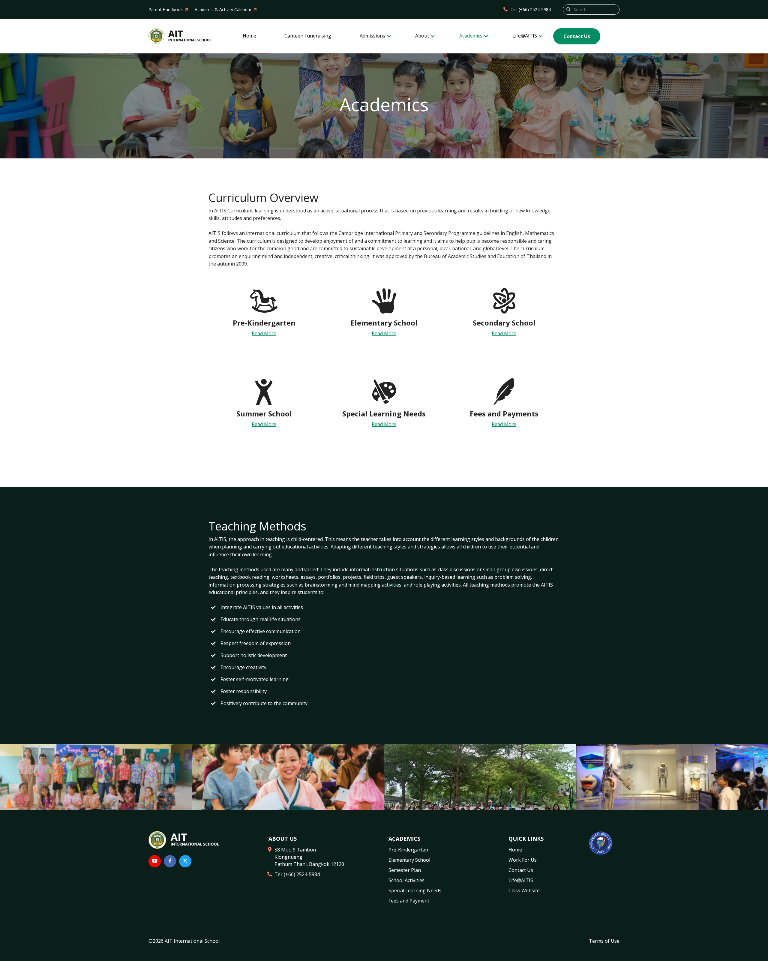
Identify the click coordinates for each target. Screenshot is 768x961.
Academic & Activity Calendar (223, 9)
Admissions (373, 35)
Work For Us (522, 860)
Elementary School (409, 860)
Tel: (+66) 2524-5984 (531, 9)
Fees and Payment (408, 900)
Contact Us (576, 36)
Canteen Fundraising (307, 35)
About (422, 35)
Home (249, 35)
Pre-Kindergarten (408, 849)
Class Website (524, 890)
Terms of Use (604, 941)
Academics (471, 35)
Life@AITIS (525, 35)
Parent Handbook (165, 9)
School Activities (406, 880)
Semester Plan (404, 870)
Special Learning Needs (414, 890)
